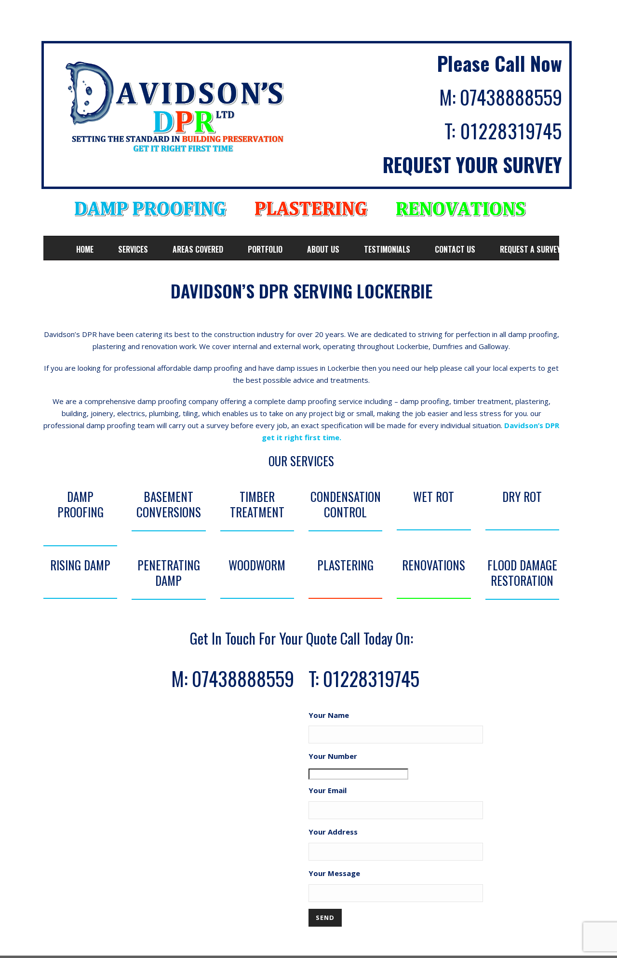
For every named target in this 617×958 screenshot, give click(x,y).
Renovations (433, 565)
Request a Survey (530, 249)
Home (85, 249)
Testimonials (387, 249)
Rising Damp (80, 565)
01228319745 (511, 130)
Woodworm (256, 565)
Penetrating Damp (168, 573)
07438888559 (511, 96)
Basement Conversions (168, 504)
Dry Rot (522, 496)
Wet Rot (433, 496)
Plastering (345, 565)
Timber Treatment (257, 504)
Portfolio (265, 249)
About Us (323, 249)
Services (133, 249)
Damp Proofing (80, 504)
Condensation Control (345, 504)
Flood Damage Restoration (522, 573)
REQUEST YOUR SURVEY (472, 164)
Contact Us (455, 249)
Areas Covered (198, 249)
